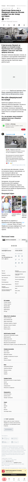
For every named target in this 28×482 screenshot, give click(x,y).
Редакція (3, 273)
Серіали (5, 373)
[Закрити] (25, 471)
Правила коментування (20, 277)
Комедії (5, 372)
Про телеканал (5, 277)
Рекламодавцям (5, 282)
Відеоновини (7, 307)
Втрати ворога (7, 328)
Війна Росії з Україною (10, 316)
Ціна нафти (6, 350)
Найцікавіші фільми (8, 366)
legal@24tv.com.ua (17, 462)
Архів (16, 288)
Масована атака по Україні (10, 325)
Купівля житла (7, 395)
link (15, 256)
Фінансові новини (8, 354)
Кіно (5, 364)
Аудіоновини (7, 309)
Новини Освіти (8, 378)
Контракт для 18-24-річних (10, 340)
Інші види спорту (7, 411)
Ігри (16, 292)
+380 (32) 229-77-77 (10, 461)
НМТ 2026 (6, 383)
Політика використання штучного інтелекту (7, 290)
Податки (6, 358)
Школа (5, 382)
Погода (5, 311)
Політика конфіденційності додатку (20, 271)
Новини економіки (9, 349)
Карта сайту (17, 290)
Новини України (7, 304)
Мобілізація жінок (8, 338)
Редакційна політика (6, 275)
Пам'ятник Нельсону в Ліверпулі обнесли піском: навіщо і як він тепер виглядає (21, 5)
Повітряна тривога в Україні (10, 323)
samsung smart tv (15, 442)
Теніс (5, 407)
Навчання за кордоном (9, 387)
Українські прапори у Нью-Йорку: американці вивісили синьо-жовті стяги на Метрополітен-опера (14, 92)
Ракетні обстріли (7, 317)
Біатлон (5, 409)
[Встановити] (14, 473)
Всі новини (7, 300)
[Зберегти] (24, 25)
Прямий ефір (7, 305)
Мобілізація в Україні (9, 333)
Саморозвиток (7, 385)
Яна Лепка (7, 18)
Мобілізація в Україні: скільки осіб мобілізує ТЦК (15, 344)
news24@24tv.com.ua (6, 250)
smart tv (6, 442)
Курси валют (7, 352)
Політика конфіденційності (5, 287)
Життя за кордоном (11, 5)
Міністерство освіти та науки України (12, 380)
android (6, 438)
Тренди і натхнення (8, 397)
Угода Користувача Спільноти (19, 274)
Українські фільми (8, 368)
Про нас (3, 270)
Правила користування (6, 284)
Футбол (5, 405)
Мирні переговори (8, 321)
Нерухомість (7, 392)
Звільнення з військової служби (11, 335)
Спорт (5, 402)
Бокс (5, 404)
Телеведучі (4, 279)
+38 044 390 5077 (18, 250)
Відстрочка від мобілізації (10, 342)
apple (15, 438)
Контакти (17, 281)
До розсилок (8, 429)
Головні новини (7, 302)
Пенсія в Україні (7, 360)
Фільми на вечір (7, 370)
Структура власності (19, 286)
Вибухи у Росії (7, 327)
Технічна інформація (19, 279)
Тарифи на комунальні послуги (11, 356)
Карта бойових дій (8, 319)
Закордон (4, 5)
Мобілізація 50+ (7, 337)
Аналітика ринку (7, 394)
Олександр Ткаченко (12, 21)
